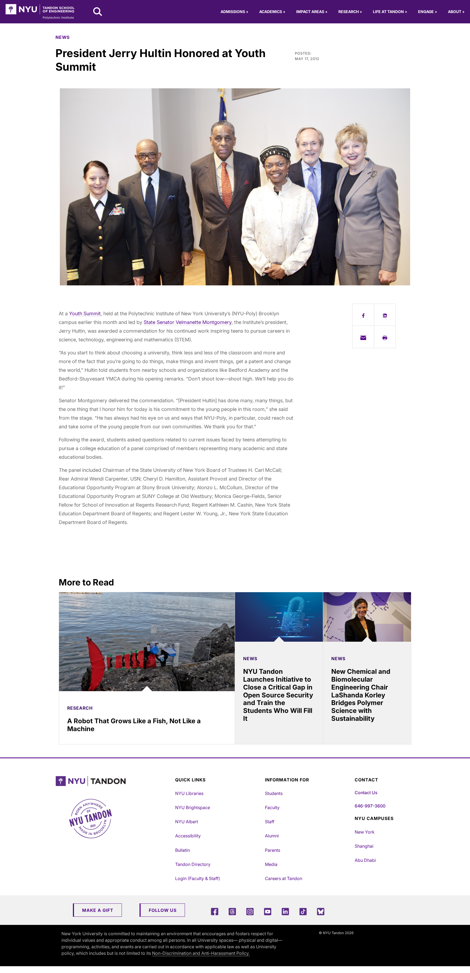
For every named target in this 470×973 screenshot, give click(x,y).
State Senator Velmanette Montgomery (187, 322)
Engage (427, 11)
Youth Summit (85, 313)
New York (365, 832)
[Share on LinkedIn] (385, 315)
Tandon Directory (193, 864)
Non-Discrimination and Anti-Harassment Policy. (201, 953)
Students (274, 793)
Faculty (272, 807)
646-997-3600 (370, 806)
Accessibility (188, 835)
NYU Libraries (189, 793)
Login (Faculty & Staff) (197, 878)
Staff (269, 821)
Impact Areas (311, 11)
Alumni (272, 835)
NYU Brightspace (192, 807)
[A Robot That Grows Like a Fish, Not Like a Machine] (147, 641)
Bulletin (182, 850)
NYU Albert (186, 821)
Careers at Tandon (283, 878)
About (456, 11)
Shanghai (364, 846)
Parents (272, 850)
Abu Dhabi (365, 860)
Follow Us (163, 910)
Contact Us (366, 792)
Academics (272, 11)
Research (350, 11)
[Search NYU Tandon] (98, 12)
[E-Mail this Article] (363, 337)
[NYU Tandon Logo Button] (113, 781)
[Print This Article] (385, 337)
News (62, 37)
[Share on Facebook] (363, 315)
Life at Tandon (390, 11)
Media (271, 864)
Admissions (234, 11)
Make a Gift (97, 910)
